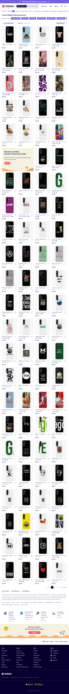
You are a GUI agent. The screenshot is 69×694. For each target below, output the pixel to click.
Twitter (54, 655)
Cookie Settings (37, 667)
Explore (4, 11)
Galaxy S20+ (49, 599)
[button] (34, 1)
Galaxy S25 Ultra (22, 597)
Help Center (36, 655)
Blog (3, 657)
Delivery (35, 650)
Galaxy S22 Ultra (17, 599)
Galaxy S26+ (60, 596)
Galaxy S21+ (30, 599)
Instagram (55, 650)
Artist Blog (19, 664)
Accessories (53, 11)
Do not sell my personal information (25, 677)
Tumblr (54, 657)
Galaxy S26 (54, 596)
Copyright (36, 662)
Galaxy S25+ (15, 597)
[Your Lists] (61, 6)
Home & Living (37, 11)
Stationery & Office (62, 11)
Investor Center (20, 653)
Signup (3, 664)
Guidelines (36, 657)
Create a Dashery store (22, 667)
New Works (4, 655)
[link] (15, 18)
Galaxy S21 (24, 599)
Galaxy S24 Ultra (42, 597)
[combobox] (27, 6)
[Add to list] (15, 45)
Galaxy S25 (9, 597)
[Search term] (36, 6)
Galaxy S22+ (10, 599)
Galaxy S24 (29, 597)
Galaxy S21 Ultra (36, 599)
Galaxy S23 (48, 597)
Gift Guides (4, 650)
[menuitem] (4, 11)
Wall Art (31, 11)
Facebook (55, 653)
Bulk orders (4, 667)
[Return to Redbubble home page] (8, 6)
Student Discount (6, 660)
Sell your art (19, 660)
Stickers (18, 11)
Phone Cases (24, 11)
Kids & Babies (45, 11)
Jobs (17, 662)
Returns (35, 653)
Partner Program (20, 655)
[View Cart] (65, 6)
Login (3, 662)
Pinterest (55, 660)
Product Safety (37, 660)
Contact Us (36, 664)
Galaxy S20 (43, 599)
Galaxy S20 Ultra (56, 599)
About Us (18, 650)
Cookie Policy (37, 677)
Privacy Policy (13, 677)
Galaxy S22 (4, 599)
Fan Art (3, 653)
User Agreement (5, 677)
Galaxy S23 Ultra (61, 597)
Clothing (10, 11)
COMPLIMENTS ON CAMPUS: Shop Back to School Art (34, 1)
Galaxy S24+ (35, 597)
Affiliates (18, 657)
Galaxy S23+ (55, 597)
